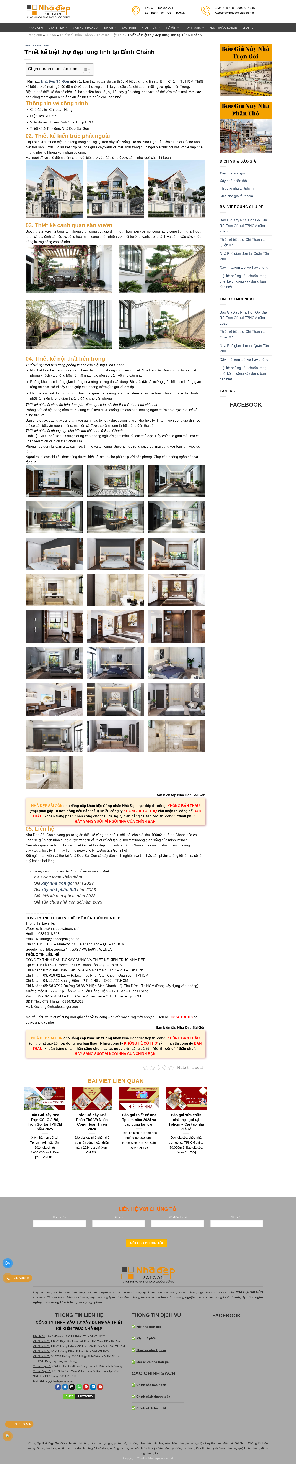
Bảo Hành (128, 27)
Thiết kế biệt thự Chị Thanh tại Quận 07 (243, 242)
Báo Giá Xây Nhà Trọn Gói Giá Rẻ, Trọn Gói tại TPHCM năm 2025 (243, 225)
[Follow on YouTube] (100, 1387)
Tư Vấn (170, 27)
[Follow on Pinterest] (86, 1387)
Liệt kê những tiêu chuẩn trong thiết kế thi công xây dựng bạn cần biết (243, 281)
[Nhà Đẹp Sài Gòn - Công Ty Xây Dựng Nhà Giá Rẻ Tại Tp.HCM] (48, 11)
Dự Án (51, 35)
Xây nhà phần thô (233, 181)
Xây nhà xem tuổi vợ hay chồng (244, 267)
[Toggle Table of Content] (84, 69)
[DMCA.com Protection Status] (79, 1396)
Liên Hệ (248, 27)
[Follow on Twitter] (65, 1387)
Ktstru (42, 1381)
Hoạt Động (193, 27)
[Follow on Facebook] (58, 1387)
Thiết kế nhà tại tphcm (237, 188)
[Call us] (79, 1387)
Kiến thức (149, 27)
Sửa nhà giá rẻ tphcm (236, 196)
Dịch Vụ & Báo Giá (85, 27)
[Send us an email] (72, 1387)
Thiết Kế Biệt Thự (110, 35)
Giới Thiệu (56, 27)
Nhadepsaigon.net (160, 1458)
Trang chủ (35, 27)
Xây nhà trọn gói (232, 173)
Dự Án (108, 27)
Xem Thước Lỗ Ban (223, 27)
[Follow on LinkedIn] (93, 1387)
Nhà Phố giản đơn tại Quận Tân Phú (244, 256)
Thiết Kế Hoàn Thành (76, 35)
